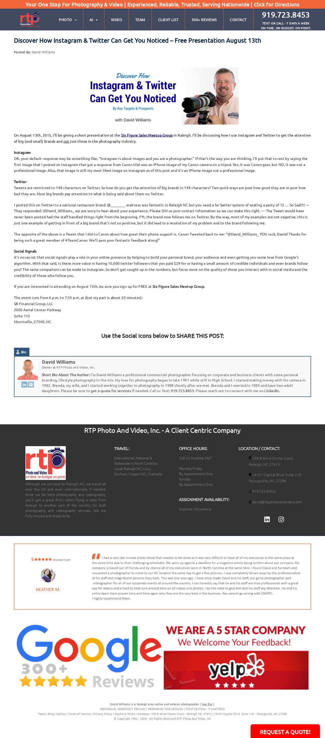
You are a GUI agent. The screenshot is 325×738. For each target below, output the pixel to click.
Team (140, 19)
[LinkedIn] (24, 384)
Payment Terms (125, 714)
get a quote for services (111, 390)
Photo (65, 19)
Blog (51, 714)
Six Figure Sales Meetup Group (147, 135)
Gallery (61, 714)
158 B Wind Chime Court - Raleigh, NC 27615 (181, 714)
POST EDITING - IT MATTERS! (205, 709)
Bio (23, 352)
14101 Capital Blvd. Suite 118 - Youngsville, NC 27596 (250, 714)
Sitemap (143, 714)
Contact (238, 19)
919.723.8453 (182, 390)
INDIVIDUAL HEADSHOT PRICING (122, 709)
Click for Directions (276, 4)
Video (116, 19)
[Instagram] (31, 384)
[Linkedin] (267, 519)
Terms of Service (79, 714)
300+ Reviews (204, 19)
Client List (168, 19)
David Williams (43, 52)
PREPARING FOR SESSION (165, 709)
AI (91, 19)
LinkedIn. (272, 390)
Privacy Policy (103, 714)
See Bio (207, 704)
